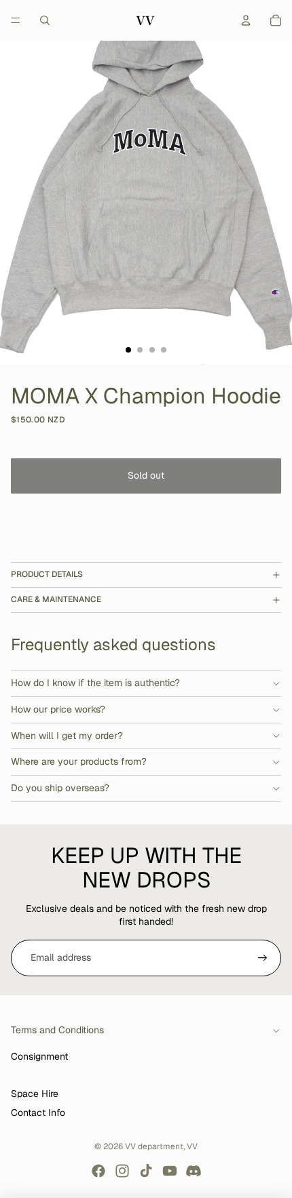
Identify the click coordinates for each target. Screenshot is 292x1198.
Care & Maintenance (56, 599)
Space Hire (34, 1093)
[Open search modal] (45, 20)
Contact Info (38, 1112)
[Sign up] (263, 958)
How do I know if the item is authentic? (95, 683)
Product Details (47, 574)
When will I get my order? (67, 736)
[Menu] (15, 20)
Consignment (39, 1056)
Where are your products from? (79, 761)
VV (192, 1146)
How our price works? (58, 709)
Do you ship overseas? (60, 788)
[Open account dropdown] (246, 20)
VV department (154, 1146)
